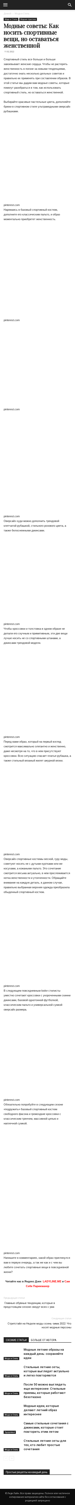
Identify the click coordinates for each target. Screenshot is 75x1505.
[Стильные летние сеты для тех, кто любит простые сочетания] (13, 1445)
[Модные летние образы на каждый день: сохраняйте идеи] (13, 1354)
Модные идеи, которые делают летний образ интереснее (41, 1410)
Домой (7, 13)
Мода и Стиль (22, 13)
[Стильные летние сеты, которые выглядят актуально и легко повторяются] (13, 1371)
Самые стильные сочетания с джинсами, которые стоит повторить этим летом (46, 1427)
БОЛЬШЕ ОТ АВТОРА (43, 1340)
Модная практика (28, 19)
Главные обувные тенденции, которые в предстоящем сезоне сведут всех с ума (29, 1304)
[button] (70, 5)
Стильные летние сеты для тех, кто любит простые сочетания (45, 1445)
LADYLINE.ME (52, 1281)
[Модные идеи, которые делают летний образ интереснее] (13, 1410)
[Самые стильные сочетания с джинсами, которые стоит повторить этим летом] (13, 1427)
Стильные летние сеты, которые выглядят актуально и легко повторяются (46, 1371)
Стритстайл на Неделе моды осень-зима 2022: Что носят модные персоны (39, 1325)
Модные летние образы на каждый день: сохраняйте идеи (44, 1354)
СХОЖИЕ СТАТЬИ (16, 1340)
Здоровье (10, 1432)
